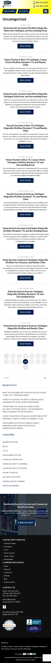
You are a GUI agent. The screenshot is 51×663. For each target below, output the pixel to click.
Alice (10, 646)
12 (38, 361)
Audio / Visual (9, 556)
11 (32, 361)
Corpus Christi (18, 646)
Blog (5, 446)
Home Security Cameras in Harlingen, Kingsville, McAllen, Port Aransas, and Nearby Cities (25, 261)
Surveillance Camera (14, 481)
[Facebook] (4, 606)
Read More (25, 46)
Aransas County (17, 649)
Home (6, 566)
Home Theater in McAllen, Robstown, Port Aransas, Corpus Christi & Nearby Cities (25, 417)
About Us (7, 569)
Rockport (43, 646)
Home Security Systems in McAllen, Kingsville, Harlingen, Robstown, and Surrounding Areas (25, 95)
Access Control (9, 553)
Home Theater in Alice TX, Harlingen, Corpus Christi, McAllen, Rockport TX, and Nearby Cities (25, 62)
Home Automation (13, 459)
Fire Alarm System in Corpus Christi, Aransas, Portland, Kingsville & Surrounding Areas (21, 425)
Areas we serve (9, 582)
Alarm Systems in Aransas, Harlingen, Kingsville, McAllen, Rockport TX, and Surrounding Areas (25, 294)
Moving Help (8, 559)
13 (44, 361)
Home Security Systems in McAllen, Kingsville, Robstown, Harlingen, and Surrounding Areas (25, 29)
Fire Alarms (8, 547)
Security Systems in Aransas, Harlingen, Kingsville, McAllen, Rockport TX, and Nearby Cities (25, 196)
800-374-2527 (42, 2)
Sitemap (7, 576)
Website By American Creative (25, 660)
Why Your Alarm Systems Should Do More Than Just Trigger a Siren (24, 393)
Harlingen (27, 646)
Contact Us (8, 572)
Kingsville (35, 646)
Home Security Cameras (15, 464)
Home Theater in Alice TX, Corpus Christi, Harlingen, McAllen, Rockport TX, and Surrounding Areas (25, 162)
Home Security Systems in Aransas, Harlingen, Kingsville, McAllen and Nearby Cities (26, 327)
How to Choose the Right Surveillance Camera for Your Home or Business (23, 400)
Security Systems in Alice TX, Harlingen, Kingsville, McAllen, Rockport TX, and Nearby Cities (25, 128)
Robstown (27, 649)
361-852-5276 (42, 6)
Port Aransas (5, 649)
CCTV (5, 451)
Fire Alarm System (12, 455)
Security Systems (11, 477)
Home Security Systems (15, 468)
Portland (4, 646)
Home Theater (10, 472)
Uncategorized (11, 485)
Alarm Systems (10, 442)
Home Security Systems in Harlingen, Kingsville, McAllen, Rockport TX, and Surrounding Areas (25, 229)
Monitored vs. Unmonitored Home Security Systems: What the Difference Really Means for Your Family (23, 409)
